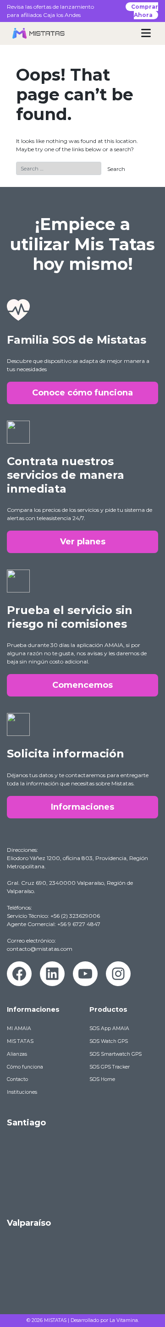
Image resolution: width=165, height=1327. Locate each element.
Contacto (17, 1079)
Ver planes (82, 542)
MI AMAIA (19, 1028)
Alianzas (17, 1054)
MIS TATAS (20, 1041)
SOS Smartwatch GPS (115, 1054)
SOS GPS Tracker (109, 1067)
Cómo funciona (25, 1067)
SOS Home (102, 1079)
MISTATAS (55, 1320)
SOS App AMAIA (109, 1028)
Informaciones (82, 807)
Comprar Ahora (144, 10)
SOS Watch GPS (108, 1041)
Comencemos (82, 685)
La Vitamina (124, 1320)
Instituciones (22, 1092)
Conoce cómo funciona (82, 393)
